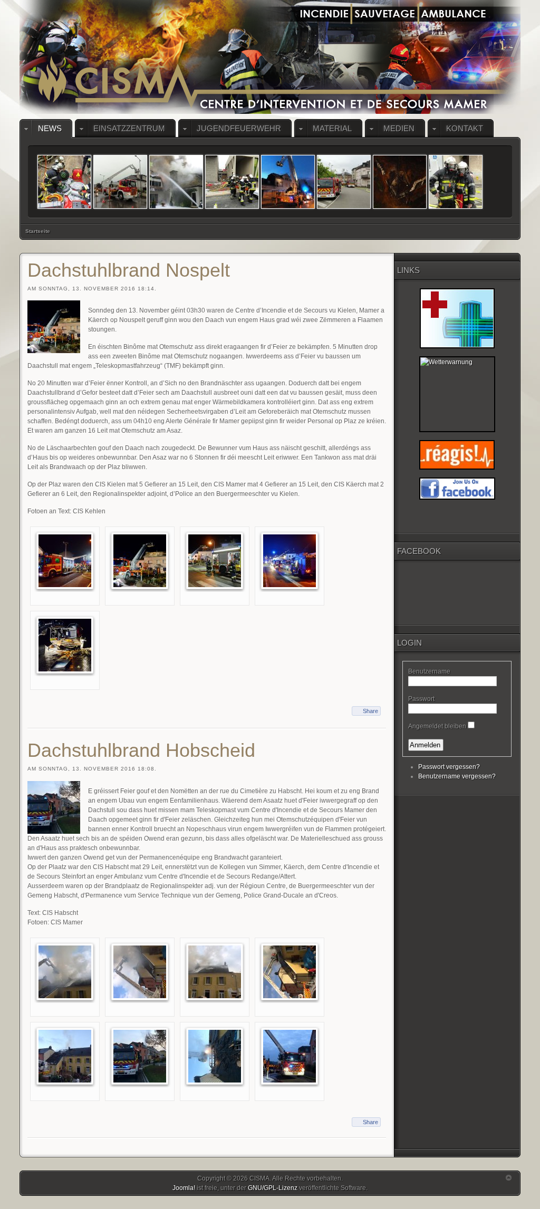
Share (370, 711)
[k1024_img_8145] (214, 971)
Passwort (421, 699)
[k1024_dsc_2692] (214, 560)
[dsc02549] (64, 206)
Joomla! (183, 1188)
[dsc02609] (176, 206)
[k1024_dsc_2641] (64, 560)
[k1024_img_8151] (289, 971)
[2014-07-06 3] (288, 206)
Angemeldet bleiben (437, 726)
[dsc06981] (232, 206)
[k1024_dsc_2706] (64, 645)
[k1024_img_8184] (289, 1055)
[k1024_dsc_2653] (139, 560)
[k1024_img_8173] (214, 1055)
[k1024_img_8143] (139, 971)
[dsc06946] (344, 206)
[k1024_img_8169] (139, 1055)
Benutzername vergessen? (457, 776)
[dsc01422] (400, 206)
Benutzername (429, 671)
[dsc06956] (456, 206)
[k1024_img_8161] (64, 1055)
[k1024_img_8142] (64, 971)
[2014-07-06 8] (120, 206)
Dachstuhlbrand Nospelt (128, 270)
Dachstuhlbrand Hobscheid (141, 750)
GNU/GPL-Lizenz (272, 1188)
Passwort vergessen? (449, 767)
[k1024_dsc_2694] (289, 560)
